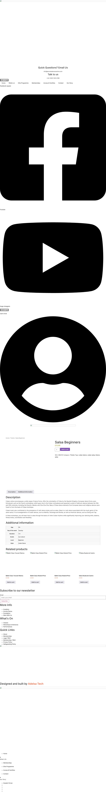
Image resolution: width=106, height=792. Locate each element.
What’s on (12, 83)
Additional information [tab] (25, 492)
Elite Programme (23, 83)
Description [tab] (12, 492)
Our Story (70, 83)
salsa (56, 457)
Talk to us (53, 74)
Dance (98, 455)
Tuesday (20, 530)
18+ (19, 527)
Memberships (36, 83)
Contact (60, 83)
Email (1, 595)
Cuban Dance (22, 543)
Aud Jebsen (21, 537)
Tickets (12, 438)
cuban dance (83, 455)
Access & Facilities (49, 83)
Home (3, 83)
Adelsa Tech (35, 683)
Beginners (21, 540)
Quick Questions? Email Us (53, 67)
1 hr (19, 533)
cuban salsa (91, 455)
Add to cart (65, 449)
